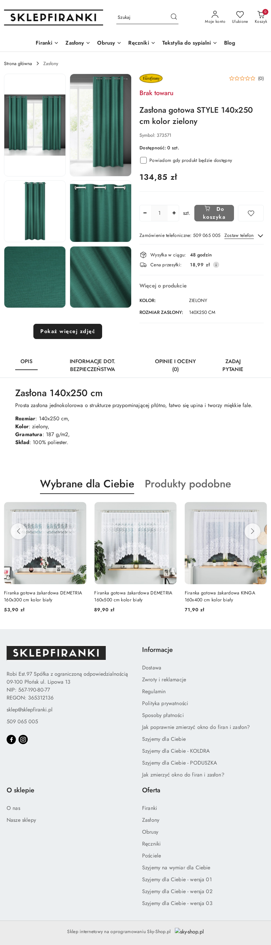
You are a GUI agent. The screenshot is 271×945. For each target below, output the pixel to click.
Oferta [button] (151, 790)
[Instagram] (23, 739)
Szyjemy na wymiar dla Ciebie (176, 867)
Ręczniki (151, 844)
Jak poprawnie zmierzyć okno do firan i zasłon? (196, 727)
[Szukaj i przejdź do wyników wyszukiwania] (173, 17)
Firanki (149, 808)
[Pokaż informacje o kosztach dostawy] (216, 264)
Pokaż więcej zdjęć (67, 331)
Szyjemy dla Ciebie (164, 739)
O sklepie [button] (20, 790)
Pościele (151, 855)
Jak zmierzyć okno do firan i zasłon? (183, 774)
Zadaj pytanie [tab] (232, 365)
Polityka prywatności (165, 703)
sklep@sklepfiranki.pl (30, 709)
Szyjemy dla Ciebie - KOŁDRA (176, 751)
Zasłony (150, 820)
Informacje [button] (157, 650)
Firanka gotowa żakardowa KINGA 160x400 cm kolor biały (129, 596)
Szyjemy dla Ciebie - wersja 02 (177, 891)
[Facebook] (11, 739)
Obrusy (150, 832)
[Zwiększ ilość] (174, 213)
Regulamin (154, 691)
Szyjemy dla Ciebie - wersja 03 (177, 903)
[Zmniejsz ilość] (145, 213)
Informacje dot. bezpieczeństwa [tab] (92, 365)
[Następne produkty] (252, 531)
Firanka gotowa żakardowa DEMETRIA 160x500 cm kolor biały (43, 596)
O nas (13, 808)
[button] (35, 125)
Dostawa (151, 667)
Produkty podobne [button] (188, 483)
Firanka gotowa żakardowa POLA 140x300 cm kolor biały (218, 596)
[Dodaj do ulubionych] (251, 213)
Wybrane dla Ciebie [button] (87, 483)
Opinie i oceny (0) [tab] (175, 365)
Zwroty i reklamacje (164, 679)
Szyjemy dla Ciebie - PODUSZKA (179, 763)
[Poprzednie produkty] (18, 531)
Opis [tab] (26, 361)
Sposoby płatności (163, 715)
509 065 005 (22, 721)
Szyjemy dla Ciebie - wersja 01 (177, 879)
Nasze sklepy (21, 820)
